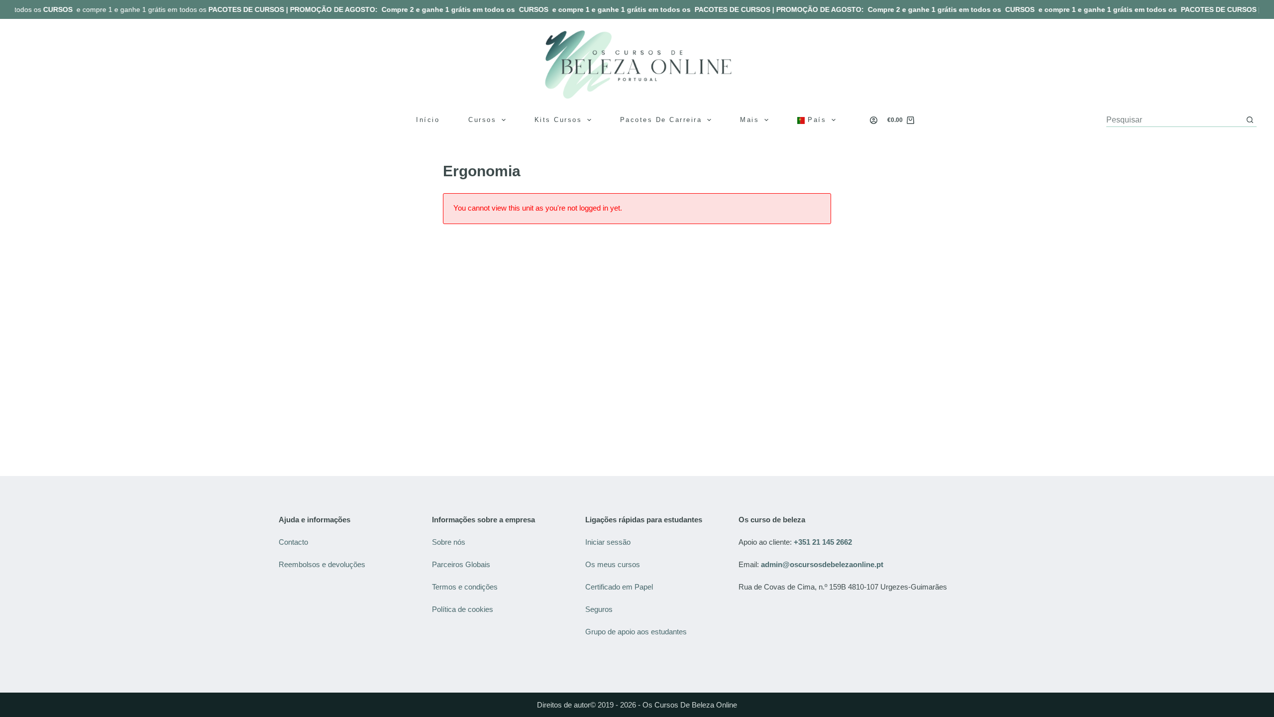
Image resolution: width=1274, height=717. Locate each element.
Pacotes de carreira (661, 119)
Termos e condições (466, 587)
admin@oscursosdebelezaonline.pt (822, 564)
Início (427, 119)
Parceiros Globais (462, 564)
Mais (749, 119)
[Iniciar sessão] (873, 120)
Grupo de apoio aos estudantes (636, 631)
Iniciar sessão (608, 542)
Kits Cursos (558, 119)
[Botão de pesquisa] (1250, 119)
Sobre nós (448, 542)
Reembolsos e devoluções (322, 564)
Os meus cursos (612, 564)
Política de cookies (463, 609)
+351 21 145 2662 (823, 542)
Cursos (482, 119)
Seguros (599, 609)
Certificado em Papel (619, 587)
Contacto (293, 542)
